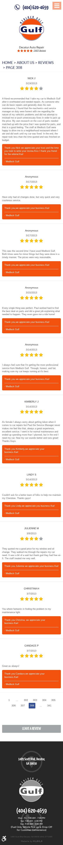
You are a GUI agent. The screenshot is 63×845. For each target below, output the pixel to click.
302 (26, 700)
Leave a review (31, 729)
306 (14, 705)
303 (35, 700)
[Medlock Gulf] (31, 28)
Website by (31, 841)
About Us (25, 62)
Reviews (46, 62)
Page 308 (14, 67)
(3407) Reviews (39, 50)
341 (49, 705)
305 (53, 700)
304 (44, 700)
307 (23, 705)
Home (7, 62)
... (17, 700)
